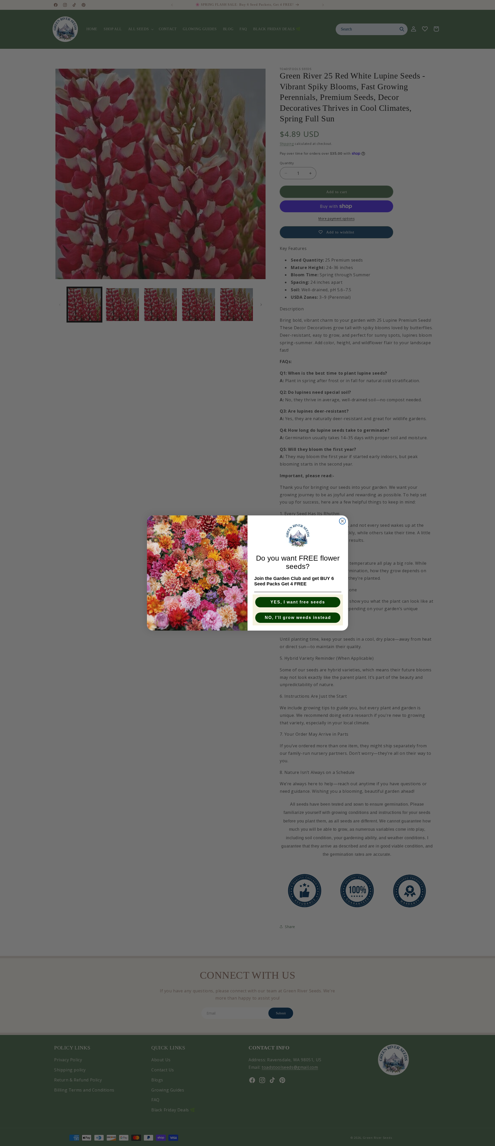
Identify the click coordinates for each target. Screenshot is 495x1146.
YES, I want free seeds (297, 602)
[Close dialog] (342, 521)
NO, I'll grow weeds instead (298, 617)
